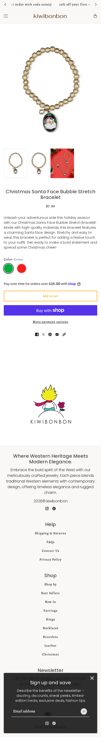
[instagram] (46, 723)
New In (50, 602)
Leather (50, 645)
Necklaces (50, 628)
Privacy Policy (50, 559)
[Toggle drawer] (6, 16)
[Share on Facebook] (36, 334)
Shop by (50, 584)
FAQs (51, 542)
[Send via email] (57, 334)
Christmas (50, 654)
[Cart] (95, 16)
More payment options (50, 322)
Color (13, 259)
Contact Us (50, 550)
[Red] (21, 268)
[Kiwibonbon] (50, 16)
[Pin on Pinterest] (50, 334)
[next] (96, 4)
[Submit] (84, 711)
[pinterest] (54, 723)
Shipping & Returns (50, 533)
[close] (92, 678)
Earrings (50, 610)
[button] (64, 334)
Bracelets (50, 637)
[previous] (5, 4)
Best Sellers (50, 593)
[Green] (8, 268)
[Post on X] (43, 334)
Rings (50, 619)
